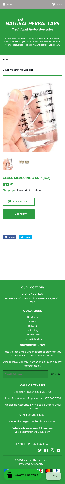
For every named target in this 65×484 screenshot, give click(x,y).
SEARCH (20, 443)
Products (32, 317)
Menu (10, 4)
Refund (32, 325)
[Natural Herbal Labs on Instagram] (52, 450)
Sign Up (55, 374)
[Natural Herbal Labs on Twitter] (40, 450)
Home (6, 59)
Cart (59, 4)
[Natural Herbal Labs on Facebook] (46, 450)
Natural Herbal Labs (35, 460)
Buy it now (19, 214)
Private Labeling (38, 443)
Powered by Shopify (31, 463)
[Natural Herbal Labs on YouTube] (58, 450)
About (32, 321)
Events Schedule (33, 338)
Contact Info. (32, 334)
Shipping (8, 190)
